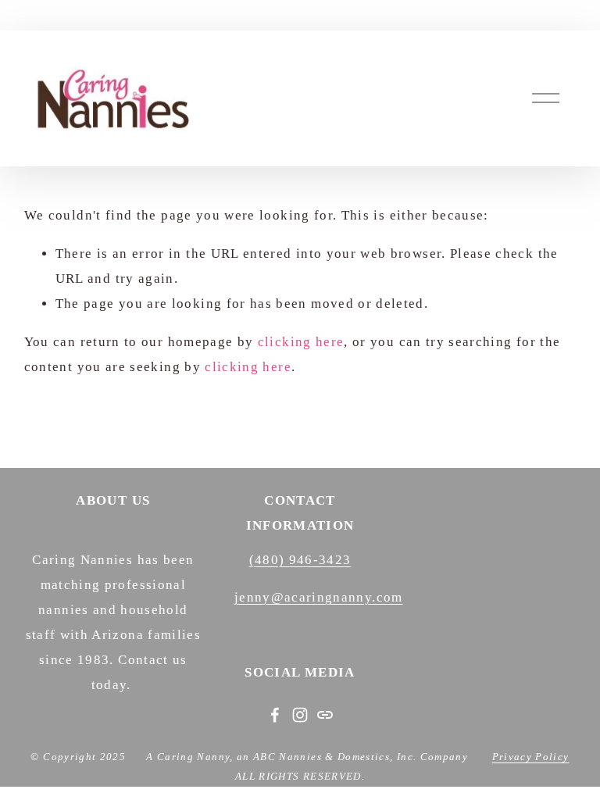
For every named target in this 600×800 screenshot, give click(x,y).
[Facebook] (275, 715)
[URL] (325, 715)
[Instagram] (300, 715)
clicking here (301, 341)
